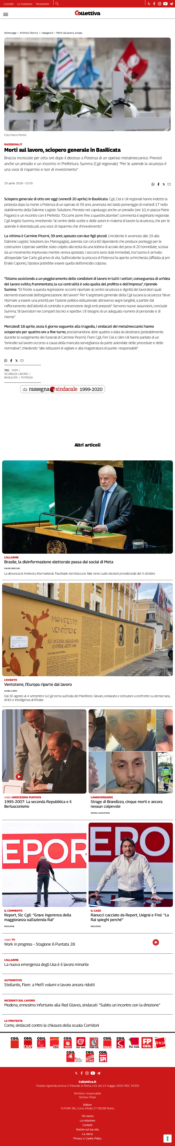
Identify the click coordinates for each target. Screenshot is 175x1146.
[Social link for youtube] (165, 3)
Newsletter (43, 4)
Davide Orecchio (12, 568)
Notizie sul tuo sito (87, 1129)
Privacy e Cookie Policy (87, 1138)
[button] (153, 184)
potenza (27, 377)
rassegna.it (47, 32)
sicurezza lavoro (16, 373)
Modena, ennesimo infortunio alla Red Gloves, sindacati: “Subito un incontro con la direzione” (82, 1005)
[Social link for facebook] (154, 3)
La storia (87, 1134)
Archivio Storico (29, 32)
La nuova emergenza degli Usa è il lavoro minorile (46, 964)
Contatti (9, 4)
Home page (10, 32)
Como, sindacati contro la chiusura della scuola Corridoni (51, 1025)
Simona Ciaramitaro (100, 813)
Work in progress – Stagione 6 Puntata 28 (39, 944)
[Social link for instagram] (159, 3)
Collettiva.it (87, 1081)
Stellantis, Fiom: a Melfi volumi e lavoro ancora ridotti (49, 984)
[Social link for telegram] (171, 3)
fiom (15, 370)
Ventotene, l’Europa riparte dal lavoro (38, 684)
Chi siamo (87, 1116)
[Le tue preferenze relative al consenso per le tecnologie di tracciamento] (167, 1138)
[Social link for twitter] (148, 3)
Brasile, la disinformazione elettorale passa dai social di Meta (58, 561)
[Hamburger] (5, 14)
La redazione (24, 4)
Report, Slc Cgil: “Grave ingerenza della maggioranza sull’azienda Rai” (37, 917)
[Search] (57, 4)
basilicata (11, 377)
